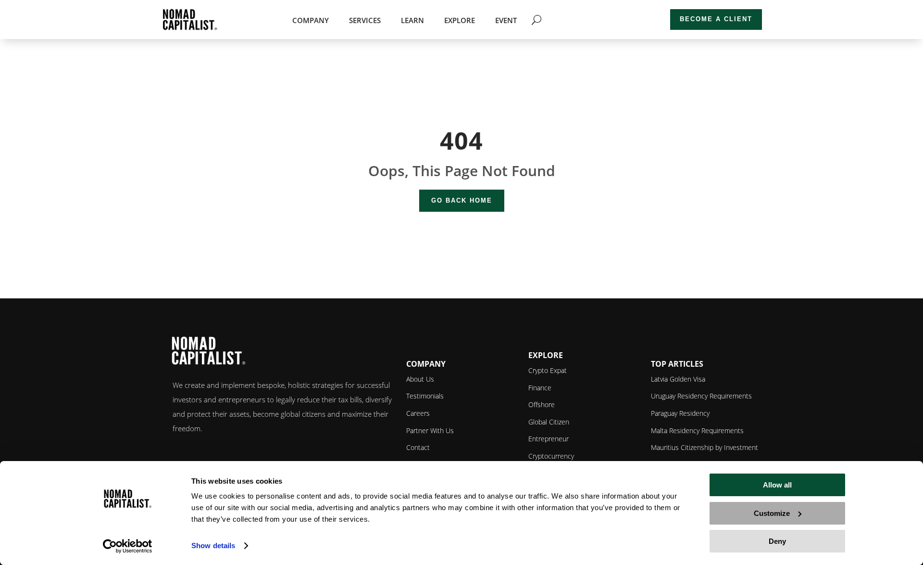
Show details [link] (213, 545)
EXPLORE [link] (459, 21)
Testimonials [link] (425, 395)
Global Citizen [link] (548, 421)
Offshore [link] (541, 404)
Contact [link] (418, 447)
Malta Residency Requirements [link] (697, 430)
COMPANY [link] (310, 21)
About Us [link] (420, 379)
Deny (777, 541)
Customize (772, 513)
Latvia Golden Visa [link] (678, 379)
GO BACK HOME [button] (461, 200)
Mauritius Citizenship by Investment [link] (704, 447)
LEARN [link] (412, 21)
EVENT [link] (506, 21)
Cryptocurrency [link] (551, 456)
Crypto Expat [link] (547, 370)
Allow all (777, 485)
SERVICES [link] (365, 21)
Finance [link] (539, 387)
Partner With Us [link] (430, 430)
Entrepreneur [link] (548, 438)
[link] (128, 546)
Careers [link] (418, 413)
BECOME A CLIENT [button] (716, 19)
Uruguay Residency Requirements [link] (701, 395)
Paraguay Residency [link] (680, 413)
